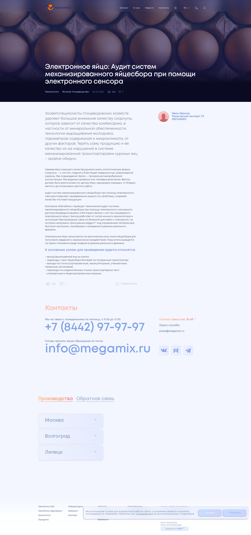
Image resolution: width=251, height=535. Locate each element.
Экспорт (72, 515)
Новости (149, 8)
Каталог (124, 8)
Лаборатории (75, 507)
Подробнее (187, 514)
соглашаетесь (144, 514)
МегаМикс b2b (46, 507)
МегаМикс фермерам (50, 511)
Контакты (164, 8)
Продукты (43, 520)
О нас (136, 8)
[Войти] (204, 8)
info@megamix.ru (98, 349)
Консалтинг (44, 515)
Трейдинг (73, 511)
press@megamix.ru (171, 331)
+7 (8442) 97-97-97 (95, 327)
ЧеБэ (179, 529)
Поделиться (129, 284)
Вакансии (103, 520)
